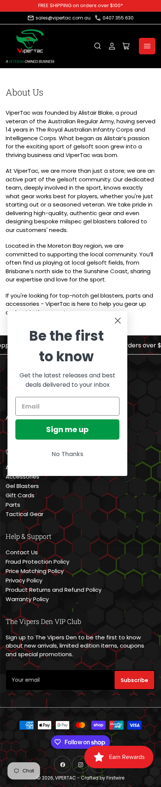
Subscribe (134, 680)
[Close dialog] (117, 320)
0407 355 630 (118, 18)
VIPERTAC (65, 778)
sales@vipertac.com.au (63, 18)
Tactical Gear (24, 514)
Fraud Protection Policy (37, 562)
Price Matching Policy (35, 571)
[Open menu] (147, 46)
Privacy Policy (24, 580)
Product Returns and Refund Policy (53, 590)
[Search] (97, 46)
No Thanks (67, 454)
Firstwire (115, 778)
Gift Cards (20, 495)
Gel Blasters (22, 486)
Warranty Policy (27, 599)
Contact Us (22, 552)
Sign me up (67, 429)
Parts (13, 505)
